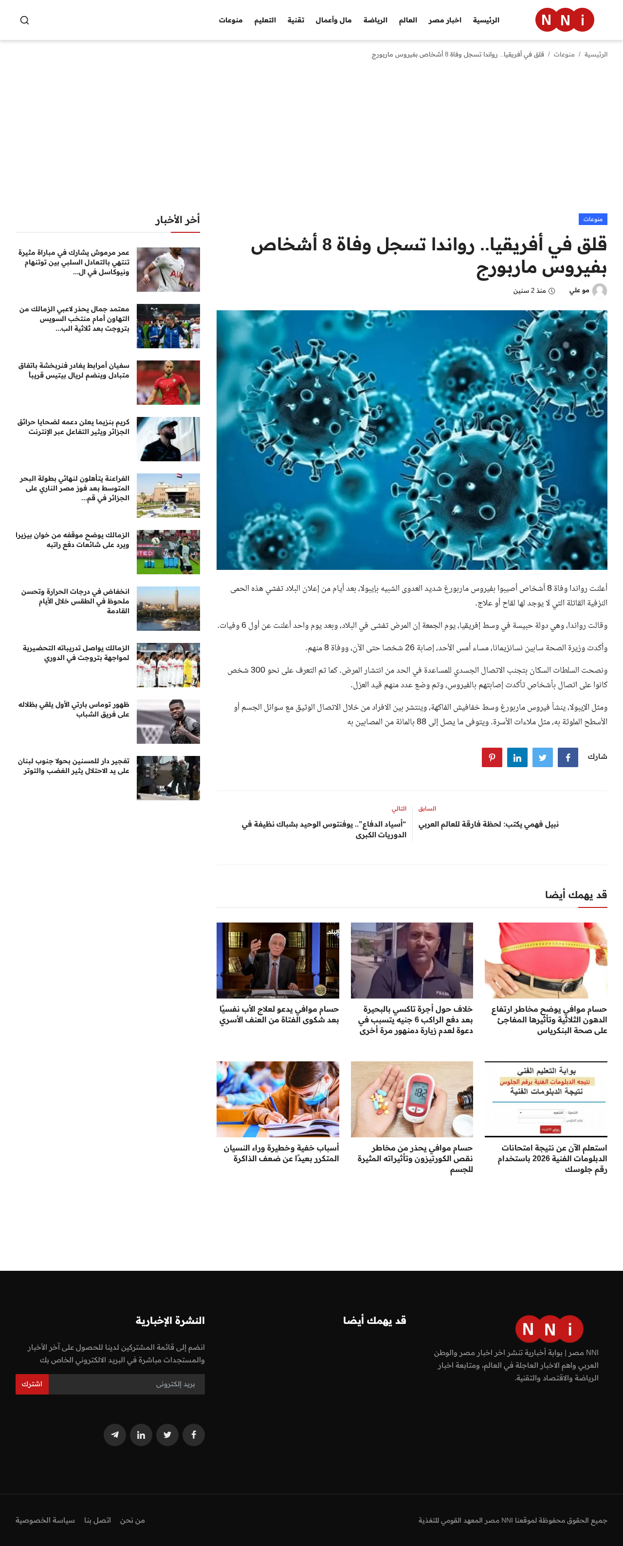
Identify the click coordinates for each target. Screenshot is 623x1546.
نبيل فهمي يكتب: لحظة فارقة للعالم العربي (489, 824)
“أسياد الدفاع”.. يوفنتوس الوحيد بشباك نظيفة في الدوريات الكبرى (324, 829)
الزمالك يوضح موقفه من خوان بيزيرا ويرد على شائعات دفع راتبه (72, 539)
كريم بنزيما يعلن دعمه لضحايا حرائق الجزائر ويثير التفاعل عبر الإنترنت (73, 426)
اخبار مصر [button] (445, 20)
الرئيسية (486, 20)
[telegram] (115, 1435)
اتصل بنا (97, 1520)
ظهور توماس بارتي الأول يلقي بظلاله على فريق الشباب (73, 709)
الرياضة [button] (375, 20)
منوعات (564, 54)
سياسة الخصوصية (45, 1520)
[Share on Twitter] (542, 757)
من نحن (132, 1520)
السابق (427, 808)
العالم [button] (408, 20)
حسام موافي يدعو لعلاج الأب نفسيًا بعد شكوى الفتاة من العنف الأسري (279, 1014)
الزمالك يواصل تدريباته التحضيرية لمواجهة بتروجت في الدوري (76, 652)
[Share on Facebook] (568, 757)
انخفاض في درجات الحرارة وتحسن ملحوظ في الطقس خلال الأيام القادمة (75, 601)
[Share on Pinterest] (492, 757)
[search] (25, 20)
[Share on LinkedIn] (517, 757)
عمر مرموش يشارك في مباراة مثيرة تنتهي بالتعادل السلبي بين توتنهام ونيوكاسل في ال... (73, 262)
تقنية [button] (296, 20)
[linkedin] (141, 1435)
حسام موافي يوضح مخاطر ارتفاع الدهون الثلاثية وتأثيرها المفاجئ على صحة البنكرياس (549, 1019)
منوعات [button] (231, 20)
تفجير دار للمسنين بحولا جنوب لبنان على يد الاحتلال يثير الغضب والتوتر (73, 765)
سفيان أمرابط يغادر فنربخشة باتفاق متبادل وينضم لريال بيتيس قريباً (73, 370)
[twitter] (167, 1435)
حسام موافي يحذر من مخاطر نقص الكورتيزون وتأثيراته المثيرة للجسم (415, 1158)
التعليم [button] (265, 20)
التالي (399, 808)
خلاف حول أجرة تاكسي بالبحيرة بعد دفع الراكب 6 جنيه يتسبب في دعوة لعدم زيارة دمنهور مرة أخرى (415, 1019)
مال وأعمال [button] (334, 20)
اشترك (32, 1383)
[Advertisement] (311, 140)
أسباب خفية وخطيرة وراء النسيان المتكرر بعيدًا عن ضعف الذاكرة (281, 1153)
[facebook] (194, 1435)
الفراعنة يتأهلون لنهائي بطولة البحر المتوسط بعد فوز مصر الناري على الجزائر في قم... (74, 488)
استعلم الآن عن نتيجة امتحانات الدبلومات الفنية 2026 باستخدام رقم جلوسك (552, 1158)
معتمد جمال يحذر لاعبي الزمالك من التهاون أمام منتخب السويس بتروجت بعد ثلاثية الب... (74, 318)
